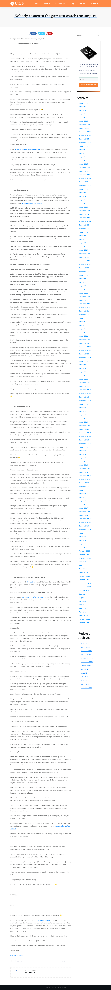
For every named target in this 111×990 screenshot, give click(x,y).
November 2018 (85, 436)
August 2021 (83, 318)
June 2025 (82, 153)
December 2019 (85, 390)
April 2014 (83, 612)
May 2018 (82, 458)
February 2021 (84, 340)
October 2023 (84, 225)
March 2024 (83, 207)
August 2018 (83, 447)
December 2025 (85, 132)
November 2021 (85, 307)
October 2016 (84, 526)
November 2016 (85, 522)
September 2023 (85, 228)
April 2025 (83, 160)
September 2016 (85, 529)
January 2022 (84, 300)
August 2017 (83, 490)
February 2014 (84, 619)
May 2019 (82, 415)
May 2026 (82, 114)
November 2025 (85, 135)
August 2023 (83, 232)
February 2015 (84, 576)
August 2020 (83, 361)
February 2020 (84, 383)
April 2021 (83, 332)
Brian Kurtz (35, 31)
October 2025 (84, 139)
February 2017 (84, 512)
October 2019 (84, 397)
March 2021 (83, 336)
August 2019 (83, 404)
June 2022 (82, 282)
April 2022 (83, 289)
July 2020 (82, 365)
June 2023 (82, 239)
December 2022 (85, 261)
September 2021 (85, 315)
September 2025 (85, 142)
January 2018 (84, 472)
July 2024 (82, 193)
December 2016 (85, 519)
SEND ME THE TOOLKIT (88, 85)
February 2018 (84, 469)
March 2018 (83, 465)
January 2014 (84, 623)
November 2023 (85, 221)
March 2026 (83, 121)
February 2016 (84, 551)
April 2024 (83, 203)
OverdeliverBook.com (44, 920)
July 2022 (82, 279)
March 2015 (83, 573)
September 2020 (85, 357)
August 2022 (83, 275)
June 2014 (82, 605)
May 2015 (82, 565)
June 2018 (82, 454)
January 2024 (84, 214)
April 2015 (83, 569)
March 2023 (83, 250)
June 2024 (82, 196)
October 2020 (84, 354)
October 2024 (84, 182)
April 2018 (83, 461)
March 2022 (83, 293)
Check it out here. (16, 955)
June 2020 (82, 368)
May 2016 (82, 544)
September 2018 (85, 443)
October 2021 (84, 311)
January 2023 (84, 257)
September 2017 (85, 487)
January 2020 (84, 386)
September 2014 (85, 594)
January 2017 (84, 515)
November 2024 (85, 178)
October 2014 (84, 590)
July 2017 (82, 494)
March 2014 (83, 615)
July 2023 (82, 236)
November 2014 (85, 587)
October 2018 (84, 440)
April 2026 (83, 117)
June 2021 (82, 325)
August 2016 (83, 533)
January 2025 (84, 171)
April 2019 (83, 418)
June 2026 (82, 110)
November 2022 (85, 264)
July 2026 (82, 107)
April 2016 (83, 547)
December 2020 (85, 347)
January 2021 (84, 343)
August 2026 (83, 103)
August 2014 (83, 598)
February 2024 (84, 211)
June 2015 (82, 562)
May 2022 (82, 286)
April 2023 (83, 246)
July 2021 (82, 322)
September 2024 (85, 186)
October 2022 (84, 268)
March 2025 (83, 164)
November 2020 (85, 350)
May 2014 (82, 608)
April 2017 (83, 504)
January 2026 (84, 128)
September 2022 (85, 271)
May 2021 (82, 329)
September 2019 (85, 401)
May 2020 (82, 372)
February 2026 (84, 125)
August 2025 (83, 146)
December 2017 (85, 476)
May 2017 (82, 501)
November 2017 (85, 479)
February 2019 (84, 426)
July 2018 (82, 451)
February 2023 (84, 254)
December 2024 (85, 175)
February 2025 (84, 168)
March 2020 (83, 379)
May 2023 (82, 243)
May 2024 (82, 200)
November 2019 (85, 393)
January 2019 (84, 429)
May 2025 (82, 157)
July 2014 (82, 601)
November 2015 (85, 558)
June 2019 (82, 411)
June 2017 (82, 497)
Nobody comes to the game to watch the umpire (55, 15)
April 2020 (83, 375)
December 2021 (85, 304)
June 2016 (82, 540)
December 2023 (85, 218)
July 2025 (82, 150)
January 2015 (84, 580)
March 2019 (83, 422)
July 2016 (82, 537)
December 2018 (85, 433)
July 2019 (82, 408)
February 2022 (84, 297)
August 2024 (83, 189)
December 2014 (85, 583)
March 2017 (83, 508)
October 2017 (84, 483)
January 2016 (84, 555)
